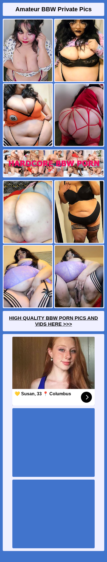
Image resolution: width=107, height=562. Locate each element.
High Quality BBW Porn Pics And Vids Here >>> (53, 321)
